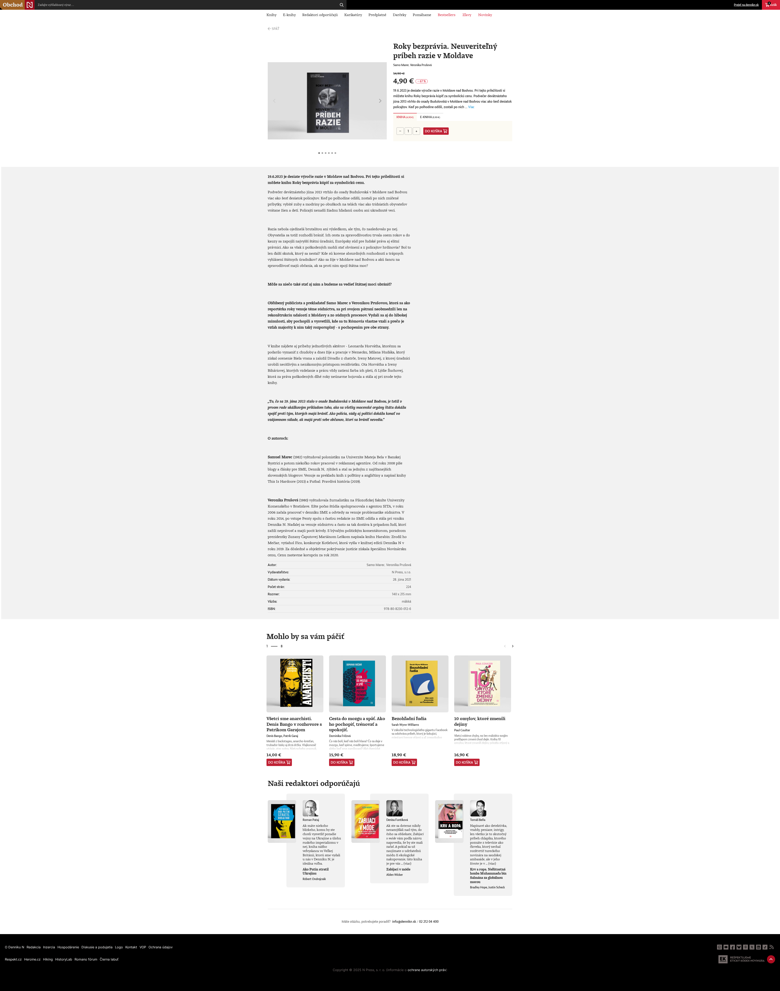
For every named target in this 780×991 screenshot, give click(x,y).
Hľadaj (342, 5)
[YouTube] (726, 947)
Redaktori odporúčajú (320, 14)
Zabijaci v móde (398, 869)
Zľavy (467, 14)
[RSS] (771, 947)
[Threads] (745, 947)
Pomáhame (422, 14)
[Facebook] (732, 947)
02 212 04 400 (429, 921)
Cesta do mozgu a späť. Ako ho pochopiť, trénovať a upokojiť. (357, 723)
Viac (471, 107)
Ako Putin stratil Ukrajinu (316, 871)
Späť (275, 28)
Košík (773, 4)
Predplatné (377, 14)
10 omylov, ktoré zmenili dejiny (479, 721)
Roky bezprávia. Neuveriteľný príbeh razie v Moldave (319, 153)
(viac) (407, 863)
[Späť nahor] (771, 959)
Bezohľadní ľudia (409, 718)
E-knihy (289, 14)
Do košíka (433, 131)
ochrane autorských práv (427, 970)
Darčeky (399, 14)
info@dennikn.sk (404, 921)
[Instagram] (719, 947)
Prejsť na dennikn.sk (746, 5)
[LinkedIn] (758, 947)
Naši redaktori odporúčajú (314, 783)
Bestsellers (446, 14)
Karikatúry (353, 14)
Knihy (271, 14)
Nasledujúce (380, 100)
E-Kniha (430, 117)
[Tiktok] (765, 947)
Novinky (485, 14)
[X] (752, 947)
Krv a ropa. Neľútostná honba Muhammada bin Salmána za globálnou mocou (488, 875)
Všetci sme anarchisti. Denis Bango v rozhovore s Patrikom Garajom (294, 723)
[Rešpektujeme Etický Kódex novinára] (741, 959)
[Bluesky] (739, 947)
